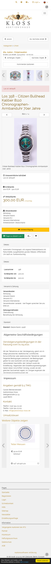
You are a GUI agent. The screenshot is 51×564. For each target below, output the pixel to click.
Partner (4, 531)
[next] (44, 115)
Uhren (16, 46)
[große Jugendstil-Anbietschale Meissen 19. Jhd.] (41, 75)
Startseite (5, 492)
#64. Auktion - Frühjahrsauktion (15, 52)
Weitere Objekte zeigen (15, 420)
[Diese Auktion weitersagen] (29, 236)
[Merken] (36, 236)
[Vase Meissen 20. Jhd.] (28, 75)
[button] (16, 2)
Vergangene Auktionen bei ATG (14, 527)
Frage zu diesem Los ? (14, 236)
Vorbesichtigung (26, 230)
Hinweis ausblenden (42, 560)
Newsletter (6, 515)
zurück (9, 39)
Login (4, 500)
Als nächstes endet (37, 39)
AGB (3, 546)
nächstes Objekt (38, 58)
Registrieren (6, 496)
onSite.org (33, 552)
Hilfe (3, 507)
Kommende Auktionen (25, 64)
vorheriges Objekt (13, 58)
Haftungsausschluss (9, 538)
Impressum (6, 535)
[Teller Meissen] (25, 434)
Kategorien (8, 46)
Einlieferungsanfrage (10, 518)
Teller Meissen (18, 444)
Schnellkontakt (7, 503)
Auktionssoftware (21, 552)
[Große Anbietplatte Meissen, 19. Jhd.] (15, 75)
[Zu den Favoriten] (38, 464)
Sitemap (5, 511)
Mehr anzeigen (24, 562)
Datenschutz (7, 542)
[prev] (7, 115)
